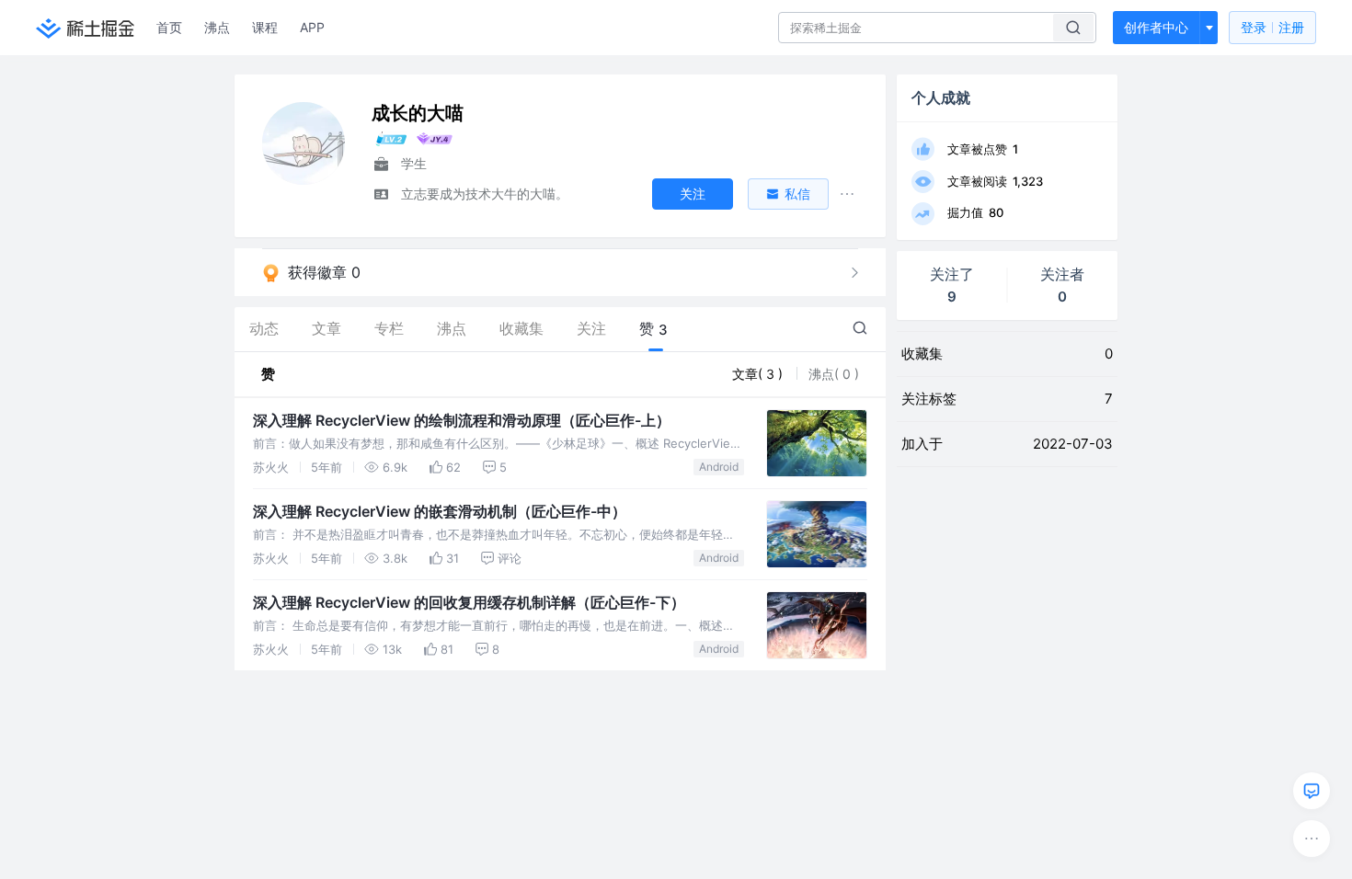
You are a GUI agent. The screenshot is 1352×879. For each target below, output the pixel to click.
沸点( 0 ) (833, 374)
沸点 (217, 27)
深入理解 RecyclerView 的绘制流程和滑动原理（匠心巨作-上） (461, 420)
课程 (265, 27)
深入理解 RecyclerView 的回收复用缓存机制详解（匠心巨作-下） (469, 602)
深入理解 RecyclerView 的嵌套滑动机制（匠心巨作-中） (439, 511)
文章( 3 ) (759, 374)
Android (719, 467)
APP (312, 27)
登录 (1272, 27)
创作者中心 (1156, 27)
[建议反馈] (1311, 790)
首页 (169, 27)
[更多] (1311, 838)
